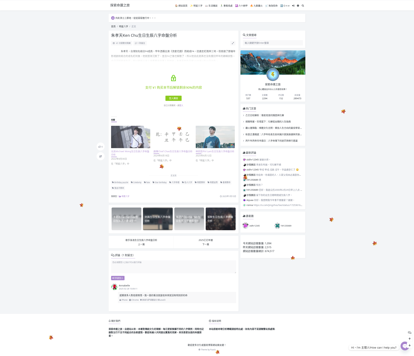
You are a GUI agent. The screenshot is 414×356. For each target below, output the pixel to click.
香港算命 (226, 182)
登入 (181, 105)
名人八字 (188, 182)
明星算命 (201, 182)
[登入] (293, 5)
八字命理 (175, 182)
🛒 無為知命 (271, 5)
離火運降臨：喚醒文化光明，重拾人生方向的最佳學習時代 (274, 127)
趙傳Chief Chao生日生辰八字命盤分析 (172, 151)
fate (148, 182)
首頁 (113, 26)
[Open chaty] (405, 347)
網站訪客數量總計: (254, 251)
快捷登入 (118, 278)
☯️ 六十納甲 (241, 5)
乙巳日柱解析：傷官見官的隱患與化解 (264, 115)
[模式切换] (298, 5)
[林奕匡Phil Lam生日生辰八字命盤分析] (215, 137)
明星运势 (213, 182)
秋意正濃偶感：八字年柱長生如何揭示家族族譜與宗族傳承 (274, 134)
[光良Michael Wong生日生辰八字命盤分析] (130, 137)
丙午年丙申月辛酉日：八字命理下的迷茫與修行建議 (271, 140)
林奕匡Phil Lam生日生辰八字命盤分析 (215, 151)
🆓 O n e (284, 5)
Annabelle (124, 285)
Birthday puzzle (121, 182)
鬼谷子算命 (119, 188)
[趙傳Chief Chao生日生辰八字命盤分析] (173, 137)
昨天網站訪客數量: (254, 247)
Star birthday (160, 182)
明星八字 (123, 26)
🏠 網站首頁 (181, 5)
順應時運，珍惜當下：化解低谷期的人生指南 (268, 121)
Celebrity (137, 182)
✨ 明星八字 (196, 5)
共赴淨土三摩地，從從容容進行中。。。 (135, 17)
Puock (213, 349)
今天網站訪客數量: (254, 243)
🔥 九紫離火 (256, 5)
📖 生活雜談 (211, 5)
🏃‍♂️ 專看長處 (226, 5)
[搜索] (302, 5)
